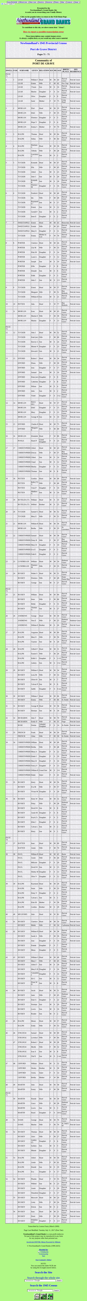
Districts (41, 2)
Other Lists (33, 2)
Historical (49, 2)
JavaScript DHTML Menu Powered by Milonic (43, 1242)
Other (63, 2)
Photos (56, 2)
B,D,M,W (15, 2)
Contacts (69, 2)
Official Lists (23, 2)
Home (9, 2)
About (76, 2)
